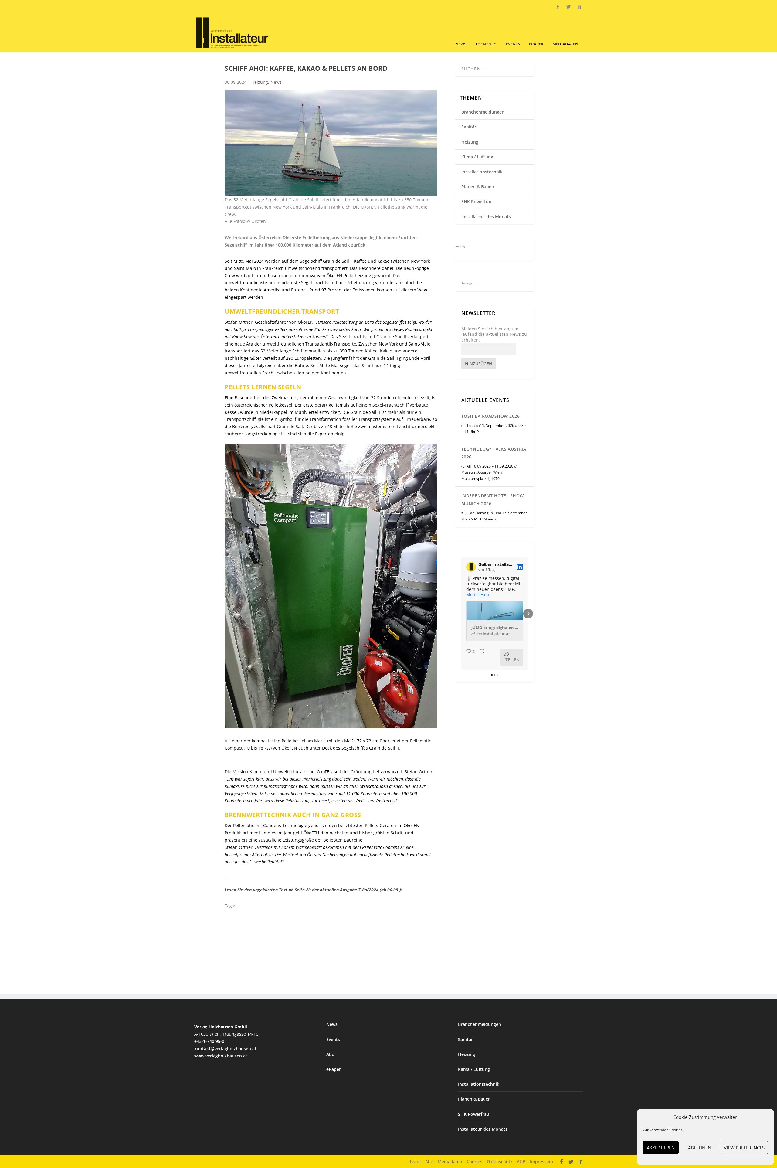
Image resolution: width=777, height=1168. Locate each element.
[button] (461, 613)
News (460, 43)
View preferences (744, 1148)
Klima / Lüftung (477, 157)
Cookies (474, 1161)
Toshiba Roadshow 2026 (490, 416)
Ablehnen (699, 1148)
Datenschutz (499, 1161)
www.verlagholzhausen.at (220, 1056)
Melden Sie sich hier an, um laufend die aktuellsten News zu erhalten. (494, 334)
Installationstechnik (482, 172)
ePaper (536, 43)
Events (513, 43)
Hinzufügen (478, 363)
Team (415, 1161)
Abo (330, 1054)
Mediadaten (565, 43)
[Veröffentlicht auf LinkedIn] (519, 566)
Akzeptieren (661, 1148)
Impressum (541, 1161)
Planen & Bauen (477, 186)
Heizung (259, 82)
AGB (521, 1161)
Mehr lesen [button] (477, 595)
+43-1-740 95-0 (209, 1041)
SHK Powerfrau (477, 201)
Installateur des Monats (486, 217)
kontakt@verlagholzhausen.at (225, 1048)
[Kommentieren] (480, 657)
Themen (483, 43)
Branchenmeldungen (482, 112)
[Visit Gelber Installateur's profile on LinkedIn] (471, 567)
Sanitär (468, 127)
